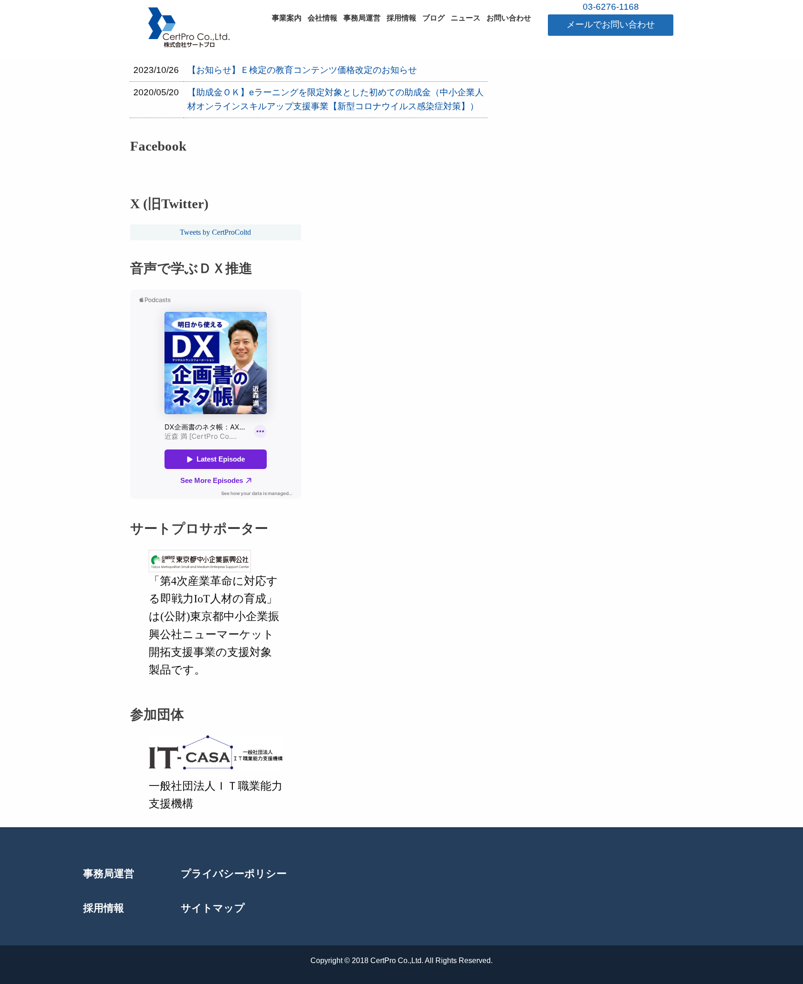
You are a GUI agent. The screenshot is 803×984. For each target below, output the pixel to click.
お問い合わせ (509, 18)
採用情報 (401, 18)
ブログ (433, 18)
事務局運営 (362, 18)
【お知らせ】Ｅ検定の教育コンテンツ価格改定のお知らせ (302, 70)
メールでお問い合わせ (610, 24)
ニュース (465, 18)
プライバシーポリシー (234, 874)
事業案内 (287, 18)
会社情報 (322, 18)
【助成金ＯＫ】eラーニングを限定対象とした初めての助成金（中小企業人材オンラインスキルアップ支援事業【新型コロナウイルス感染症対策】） (335, 99)
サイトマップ (213, 909)
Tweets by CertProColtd (215, 232)
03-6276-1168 (611, 7)
